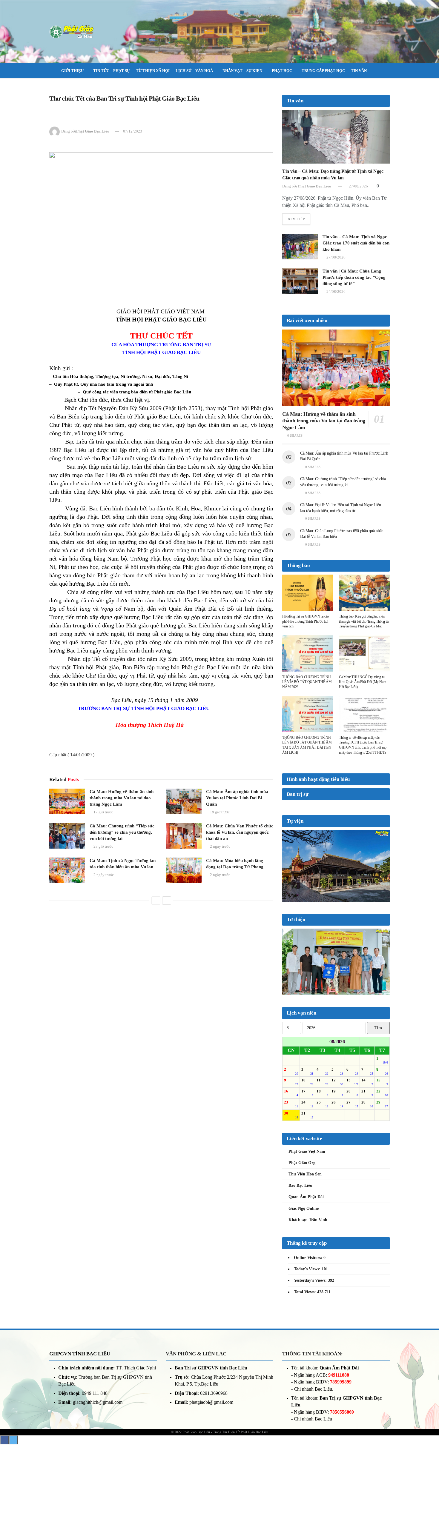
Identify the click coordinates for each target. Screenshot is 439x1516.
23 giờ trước (103, 846)
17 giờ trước (103, 812)
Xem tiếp (296, 219)
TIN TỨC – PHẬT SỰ (111, 70)
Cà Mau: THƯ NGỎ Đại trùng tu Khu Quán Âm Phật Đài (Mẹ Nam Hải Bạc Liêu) (362, 682)
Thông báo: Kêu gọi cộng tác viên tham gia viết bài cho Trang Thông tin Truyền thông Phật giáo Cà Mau (364, 621)
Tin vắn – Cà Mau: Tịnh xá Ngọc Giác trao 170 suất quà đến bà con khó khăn (356, 243)
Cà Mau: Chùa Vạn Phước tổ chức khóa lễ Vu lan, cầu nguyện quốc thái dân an (239, 832)
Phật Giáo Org (301, 1226)
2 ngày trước (219, 846)
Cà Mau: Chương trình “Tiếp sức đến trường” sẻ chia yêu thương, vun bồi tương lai (122, 832)
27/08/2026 (358, 186)
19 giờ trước (219, 812)
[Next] (166, 900)
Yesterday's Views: (311, 1344)
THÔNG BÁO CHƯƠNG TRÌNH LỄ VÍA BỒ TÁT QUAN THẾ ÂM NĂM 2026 (307, 682)
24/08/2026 (336, 291)
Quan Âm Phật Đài (306, 1260)
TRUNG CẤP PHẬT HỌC (323, 70)
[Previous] (155, 900)
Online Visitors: (308, 1321)
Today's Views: (308, 1332)
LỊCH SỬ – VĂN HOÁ (194, 70)
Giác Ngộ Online (303, 1271)
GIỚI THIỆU (72, 70)
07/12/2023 (132, 131)
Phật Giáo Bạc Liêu (92, 131)
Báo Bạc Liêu (300, 1249)
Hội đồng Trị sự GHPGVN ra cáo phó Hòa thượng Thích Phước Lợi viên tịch (305, 621)
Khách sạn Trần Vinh (307, 1283)
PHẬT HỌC (282, 70)
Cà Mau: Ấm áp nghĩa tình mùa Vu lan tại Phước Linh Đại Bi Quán (237, 798)
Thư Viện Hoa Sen (305, 1237)
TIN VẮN (359, 70)
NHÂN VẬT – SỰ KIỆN (242, 70)
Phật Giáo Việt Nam (306, 1214)
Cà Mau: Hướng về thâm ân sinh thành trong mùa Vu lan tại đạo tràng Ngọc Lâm (122, 798)
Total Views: (305, 1355)
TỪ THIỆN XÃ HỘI (153, 70)
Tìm (378, 1091)
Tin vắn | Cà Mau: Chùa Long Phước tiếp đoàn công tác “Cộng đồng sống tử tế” (354, 277)
